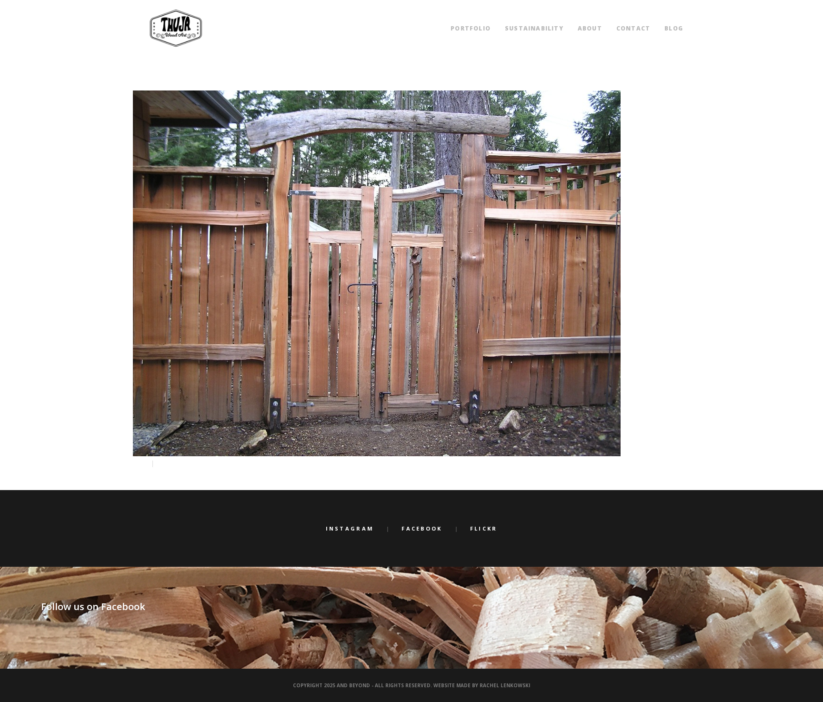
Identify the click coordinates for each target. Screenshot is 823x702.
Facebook (421, 528)
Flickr (484, 528)
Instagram (350, 528)
